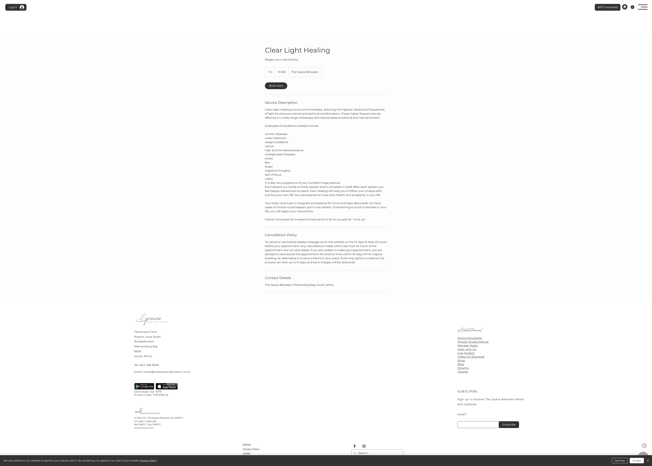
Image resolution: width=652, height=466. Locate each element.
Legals (246, 453)
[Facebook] (354, 446)
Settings (620, 460)
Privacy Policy (251, 448)
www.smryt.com (144, 427)
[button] (643, 7)
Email (461, 414)
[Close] (648, 460)
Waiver (247, 444)
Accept (637, 460)
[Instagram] (364, 446)
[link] (632, 7)
